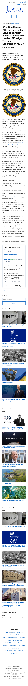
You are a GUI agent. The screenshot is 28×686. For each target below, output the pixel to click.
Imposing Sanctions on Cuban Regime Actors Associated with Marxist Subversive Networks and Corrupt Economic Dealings (13, 605)
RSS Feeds (22, 645)
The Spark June (6, 483)
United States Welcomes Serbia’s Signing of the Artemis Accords (13, 446)
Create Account (19, 4)
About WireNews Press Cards (10, 637)
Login (24, 4)
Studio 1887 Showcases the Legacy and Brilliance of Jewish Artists (13, 501)
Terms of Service (7, 650)
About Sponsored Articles (13, 634)
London (17, 23)
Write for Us (14, 653)
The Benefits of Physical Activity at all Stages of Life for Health (12, 465)
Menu (14, 16)
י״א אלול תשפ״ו (22, 2)
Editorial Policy (17, 642)
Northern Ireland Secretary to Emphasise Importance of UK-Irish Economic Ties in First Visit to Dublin (13, 345)
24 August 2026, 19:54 (13, 2)
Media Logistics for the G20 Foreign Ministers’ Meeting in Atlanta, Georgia (12, 428)
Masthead (5, 645)
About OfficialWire (17, 632)
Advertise (22, 637)
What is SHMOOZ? (18, 650)
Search (14, 303)
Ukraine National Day (8, 382)
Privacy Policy (13, 645)
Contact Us (8, 640)
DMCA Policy (8, 642)
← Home (4, 291)
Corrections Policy (17, 640)
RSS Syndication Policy (14, 648)
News (12, 23)
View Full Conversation (10, 254)
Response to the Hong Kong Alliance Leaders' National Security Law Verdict (13, 584)
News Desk (6, 50)
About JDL (8, 632)
